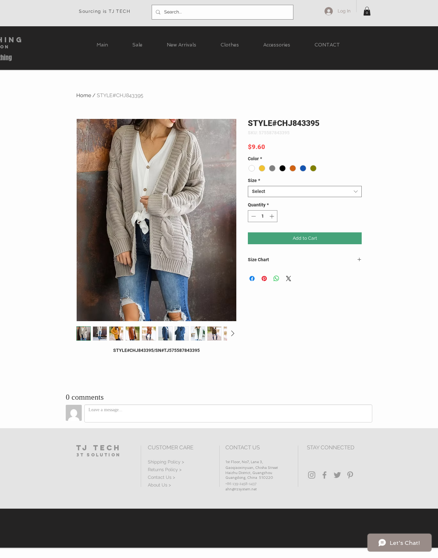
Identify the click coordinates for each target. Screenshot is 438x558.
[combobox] (305, 191)
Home (83, 95)
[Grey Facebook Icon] (324, 475)
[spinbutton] (262, 216)
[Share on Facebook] (252, 278)
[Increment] (272, 216)
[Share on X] (288, 278)
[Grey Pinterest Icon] (350, 475)
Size (254, 180)
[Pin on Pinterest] (264, 278)
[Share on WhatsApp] (276, 278)
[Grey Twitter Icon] (337, 475)
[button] (367, 11)
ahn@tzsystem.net (241, 489)
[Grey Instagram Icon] (311, 475)
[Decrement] (253, 216)
